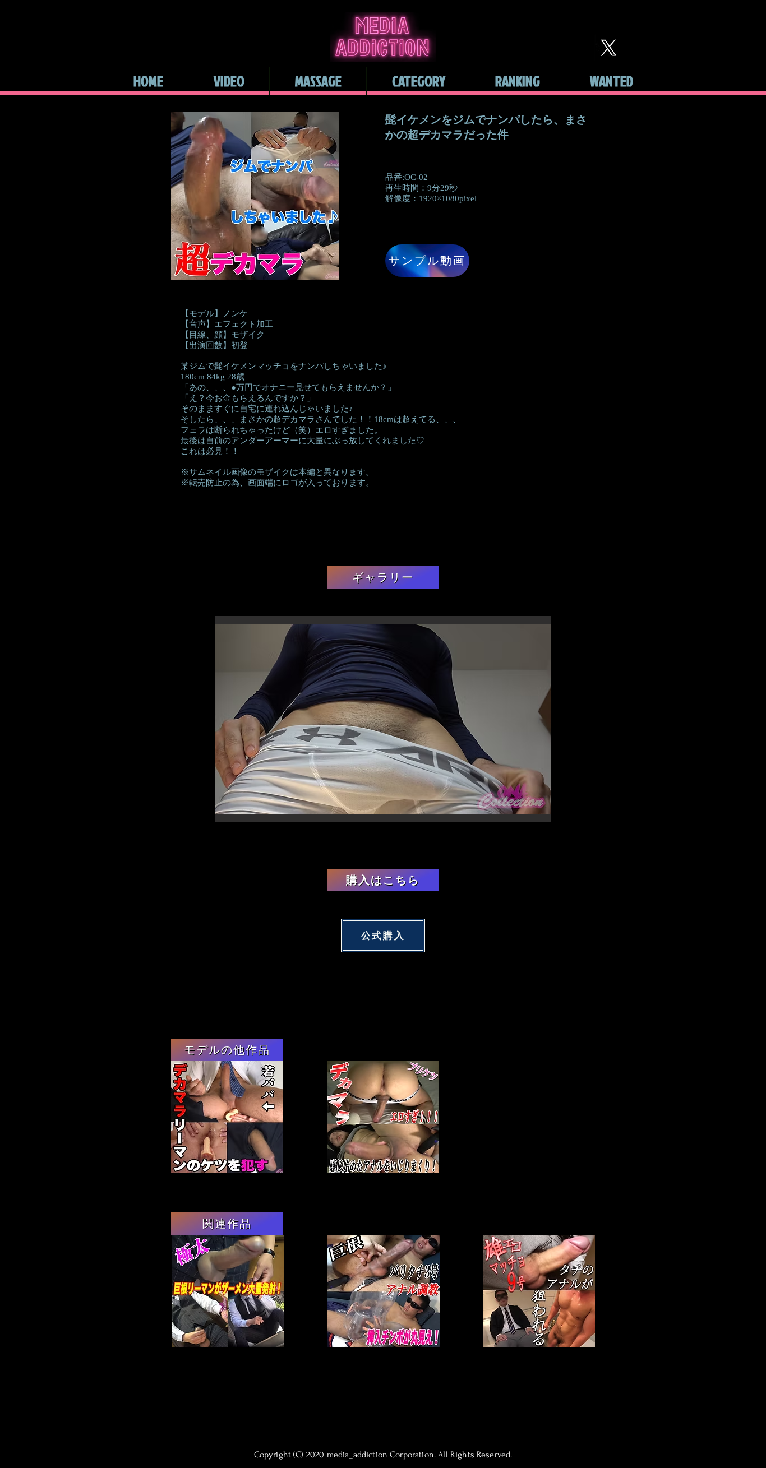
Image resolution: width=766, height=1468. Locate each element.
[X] (608, 48)
